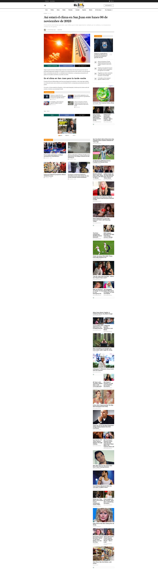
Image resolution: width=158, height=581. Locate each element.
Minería (90, 10)
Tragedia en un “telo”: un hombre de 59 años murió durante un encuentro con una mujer (105, 74)
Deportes (84, 10)
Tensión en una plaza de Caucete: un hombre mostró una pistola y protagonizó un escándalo (105, 69)
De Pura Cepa (98, 10)
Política (52, 10)
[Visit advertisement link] (67, 127)
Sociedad (77, 10)
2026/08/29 (53, 99)
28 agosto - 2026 (72, 159)
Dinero (58, 10)
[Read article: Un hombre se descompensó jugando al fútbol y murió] (46, 103)
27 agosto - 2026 (48, 177)
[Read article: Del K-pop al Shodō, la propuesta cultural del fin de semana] (55, 167)
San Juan (49, 13)
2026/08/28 (53, 104)
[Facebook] (109, 1)
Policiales (70, 10)
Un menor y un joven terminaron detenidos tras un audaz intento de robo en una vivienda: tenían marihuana (78, 176)
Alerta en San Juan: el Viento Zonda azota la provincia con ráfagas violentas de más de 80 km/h (79, 156)
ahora (48, 111)
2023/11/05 (60, 29)
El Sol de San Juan (52, 29)
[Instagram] (111, 1)
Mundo (64, 10)
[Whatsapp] (113, 1)
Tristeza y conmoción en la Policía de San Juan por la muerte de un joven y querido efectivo (58, 96)
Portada (45, 13)
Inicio (46, 10)
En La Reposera (108, 10)
